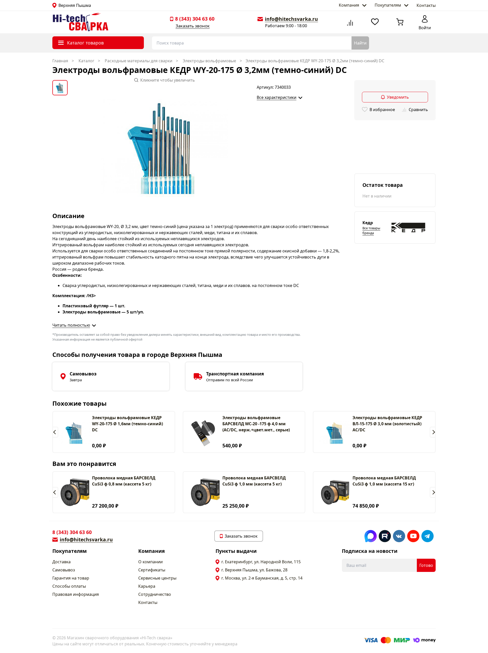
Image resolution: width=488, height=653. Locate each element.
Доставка (61, 562)
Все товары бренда (371, 230)
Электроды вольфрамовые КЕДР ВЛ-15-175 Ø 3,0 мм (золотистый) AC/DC (387, 424)
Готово (426, 565)
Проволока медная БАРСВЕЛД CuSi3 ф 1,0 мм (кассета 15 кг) (384, 481)
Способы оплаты (69, 586)
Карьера (146, 586)
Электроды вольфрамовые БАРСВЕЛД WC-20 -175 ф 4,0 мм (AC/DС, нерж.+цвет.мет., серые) (256, 424)
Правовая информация (75, 594)
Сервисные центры (157, 578)
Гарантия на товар (70, 578)
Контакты (426, 5)
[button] (55, 432)
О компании (150, 562)
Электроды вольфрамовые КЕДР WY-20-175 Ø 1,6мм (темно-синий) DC (127, 424)
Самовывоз (63, 570)
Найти (360, 43)
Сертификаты (151, 570)
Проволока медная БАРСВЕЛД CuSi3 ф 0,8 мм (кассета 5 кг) (123, 481)
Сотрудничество (154, 594)
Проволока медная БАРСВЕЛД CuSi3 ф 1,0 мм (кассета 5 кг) (254, 481)
